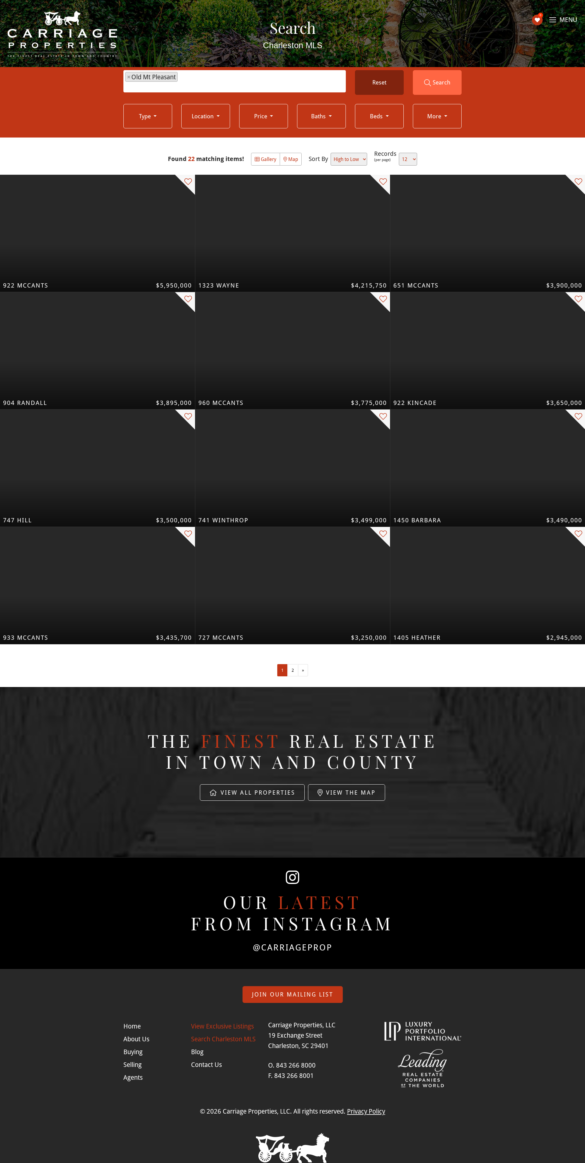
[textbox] (182, 82)
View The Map (350, 792)
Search (440, 82)
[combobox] (234, 81)
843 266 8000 (296, 1065)
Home (132, 1026)
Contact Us (206, 1064)
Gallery (268, 159)
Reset (379, 82)
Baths (319, 116)
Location (203, 116)
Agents (133, 1077)
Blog (197, 1051)
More (435, 116)
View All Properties (256, 792)
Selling (132, 1064)
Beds (377, 116)
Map (292, 159)
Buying (133, 1051)
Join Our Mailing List (292, 994)
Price (261, 116)
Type (145, 116)
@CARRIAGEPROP (292, 947)
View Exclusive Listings (222, 1026)
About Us (136, 1039)
